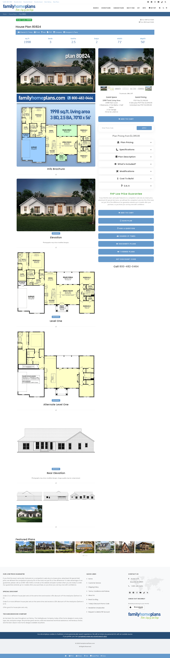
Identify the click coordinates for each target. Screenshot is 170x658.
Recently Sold (18, 2)
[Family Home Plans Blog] (165, 2)
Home (4, 14)
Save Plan (126, 221)
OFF (131, 94)
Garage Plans (119, 8)
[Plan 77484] (85, 547)
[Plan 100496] (104, 547)
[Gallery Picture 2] (56, 495)
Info (144, 8)
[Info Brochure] (56, 107)
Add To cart (127, 213)
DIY (138, 8)
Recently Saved (38, 2)
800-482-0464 (8, 2)
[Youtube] (158, 2)
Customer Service (94, 583)
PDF (50, 32)
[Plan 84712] (25, 547)
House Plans (106, 8)
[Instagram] (155, 2)
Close (104, 656)
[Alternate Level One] (56, 364)
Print (38, 32)
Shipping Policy (93, 587)
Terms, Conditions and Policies (98, 591)
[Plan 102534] (144, 547)
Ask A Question (127, 228)
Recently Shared (28, 2)
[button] (83, 555)
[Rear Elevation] (56, 440)
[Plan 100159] (124, 547)
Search (96, 8)
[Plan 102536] (45, 547)
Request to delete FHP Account (99, 612)
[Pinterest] (148, 2)
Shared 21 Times (26, 32)
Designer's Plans (71, 32)
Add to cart (127, 119)
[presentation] (18, 548)
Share (80, 656)
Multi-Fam (130, 8)
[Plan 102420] (65, 547)
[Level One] (56, 283)
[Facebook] (151, 2)
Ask (44, 32)
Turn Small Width (147, 22)
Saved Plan (95, 656)
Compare (58, 32)
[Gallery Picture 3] (82, 495)
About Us (91, 595)
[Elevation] (126, 66)
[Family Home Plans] (19, 8)
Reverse (56, 233)
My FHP (153, 8)
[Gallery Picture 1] (29, 495)
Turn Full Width (147, 20)
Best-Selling (47, 2)
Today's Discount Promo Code (98, 604)
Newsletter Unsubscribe (96, 608)
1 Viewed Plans (127, 252)
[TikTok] (162, 2)
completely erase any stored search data (92, 636)
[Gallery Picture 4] (29, 513)
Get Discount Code (126, 259)
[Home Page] (65, 656)
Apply (144, 128)
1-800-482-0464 (137, 586)
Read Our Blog (93, 599)
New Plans (56, 2)
